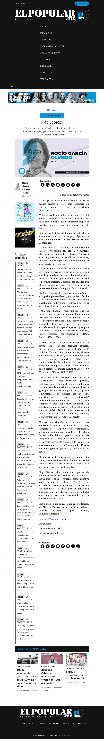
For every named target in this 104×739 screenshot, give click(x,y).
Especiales (45, 79)
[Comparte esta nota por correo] (63, 185)
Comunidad (45, 33)
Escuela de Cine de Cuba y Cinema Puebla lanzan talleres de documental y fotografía (25, 407)
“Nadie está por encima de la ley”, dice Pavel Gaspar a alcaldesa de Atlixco (26, 274)
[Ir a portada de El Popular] (52, 15)
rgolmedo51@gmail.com (51, 519)
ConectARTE (45, 66)
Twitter (25, 193)
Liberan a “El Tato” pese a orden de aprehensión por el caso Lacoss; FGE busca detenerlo (25, 327)
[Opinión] (52, 97)
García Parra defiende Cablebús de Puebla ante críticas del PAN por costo (25, 561)
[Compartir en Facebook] (43, 185)
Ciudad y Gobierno (49, 53)
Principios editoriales (43, 723)
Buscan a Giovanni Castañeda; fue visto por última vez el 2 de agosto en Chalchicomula (26, 512)
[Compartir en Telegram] (58, 185)
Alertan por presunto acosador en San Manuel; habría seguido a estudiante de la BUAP (25, 300)
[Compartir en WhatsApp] (53, 185)
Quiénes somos (27, 723)
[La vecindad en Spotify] (25, 212)
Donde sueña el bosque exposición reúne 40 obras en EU (25, 585)
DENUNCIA (82, 3)
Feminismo (45, 40)
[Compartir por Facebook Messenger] (68, 185)
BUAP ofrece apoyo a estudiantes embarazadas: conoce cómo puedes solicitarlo (25, 353)
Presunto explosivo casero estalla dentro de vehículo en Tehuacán (25, 433)
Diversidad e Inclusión (52, 46)
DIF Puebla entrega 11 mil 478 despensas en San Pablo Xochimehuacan (25, 379)
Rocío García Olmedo (26, 186)
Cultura (82, 682)
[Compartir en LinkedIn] (73, 185)
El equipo (56, 723)
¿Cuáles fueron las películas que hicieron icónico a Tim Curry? (25, 537)
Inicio (42, 26)
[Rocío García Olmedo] (17, 186)
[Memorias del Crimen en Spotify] (25, 237)
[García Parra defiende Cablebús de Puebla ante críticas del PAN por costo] (52, 658)
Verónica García (71, 682)
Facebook (26, 196)
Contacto (66, 723)
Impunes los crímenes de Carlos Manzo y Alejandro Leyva (26, 608)
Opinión (43, 59)
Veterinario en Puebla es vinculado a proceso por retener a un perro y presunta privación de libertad (26, 459)
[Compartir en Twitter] (48, 185)
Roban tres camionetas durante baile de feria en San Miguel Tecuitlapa (26, 486)
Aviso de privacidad (79, 723)
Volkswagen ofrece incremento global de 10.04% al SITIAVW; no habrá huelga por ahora (25, 632)
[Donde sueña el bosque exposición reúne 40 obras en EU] (76, 659)
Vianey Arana (22, 690)
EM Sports (45, 72)
